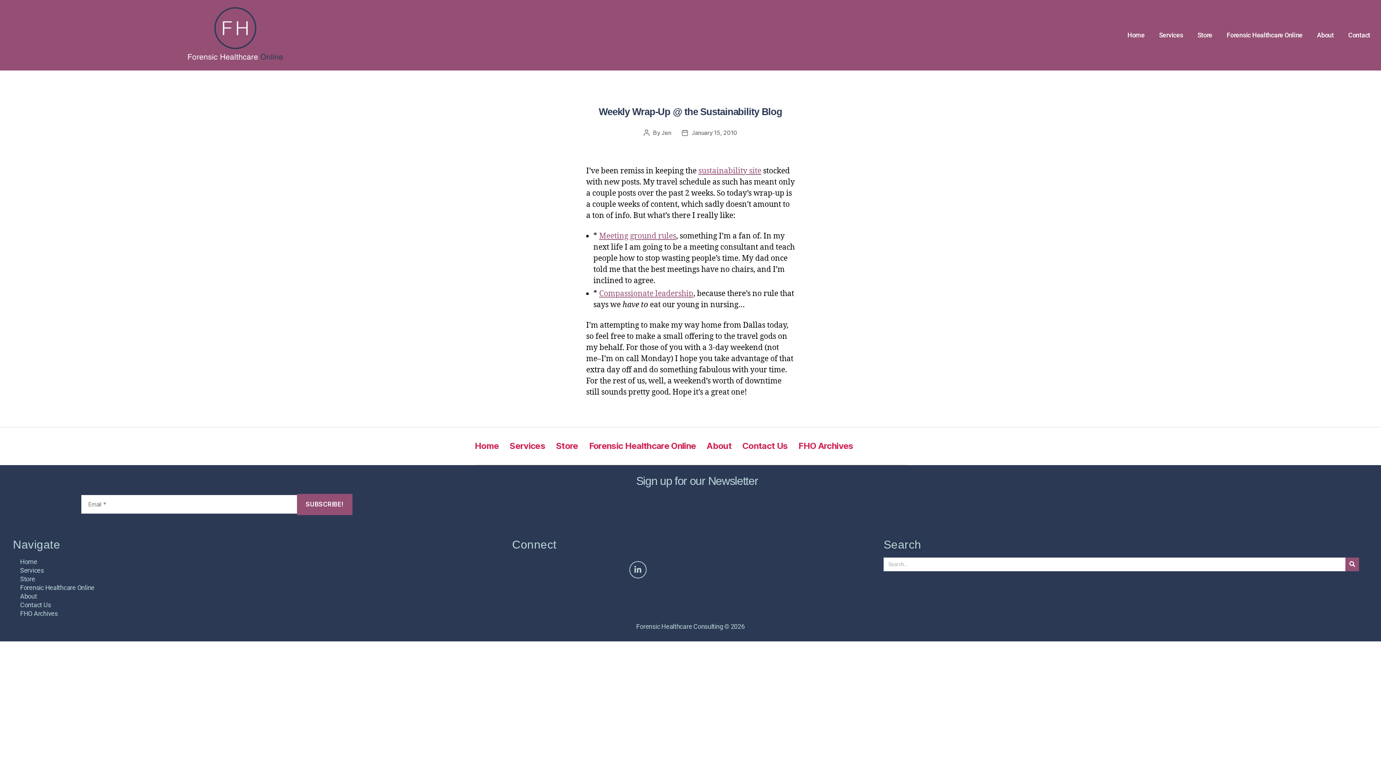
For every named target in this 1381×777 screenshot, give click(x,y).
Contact (1359, 35)
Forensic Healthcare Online (1265, 35)
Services (1171, 35)
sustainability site (729, 171)
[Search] (1352, 564)
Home (1136, 35)
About (1325, 35)
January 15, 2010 (714, 132)
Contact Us (765, 446)
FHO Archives (825, 446)
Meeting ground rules (637, 236)
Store (1205, 35)
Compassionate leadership (646, 294)
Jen (666, 132)
